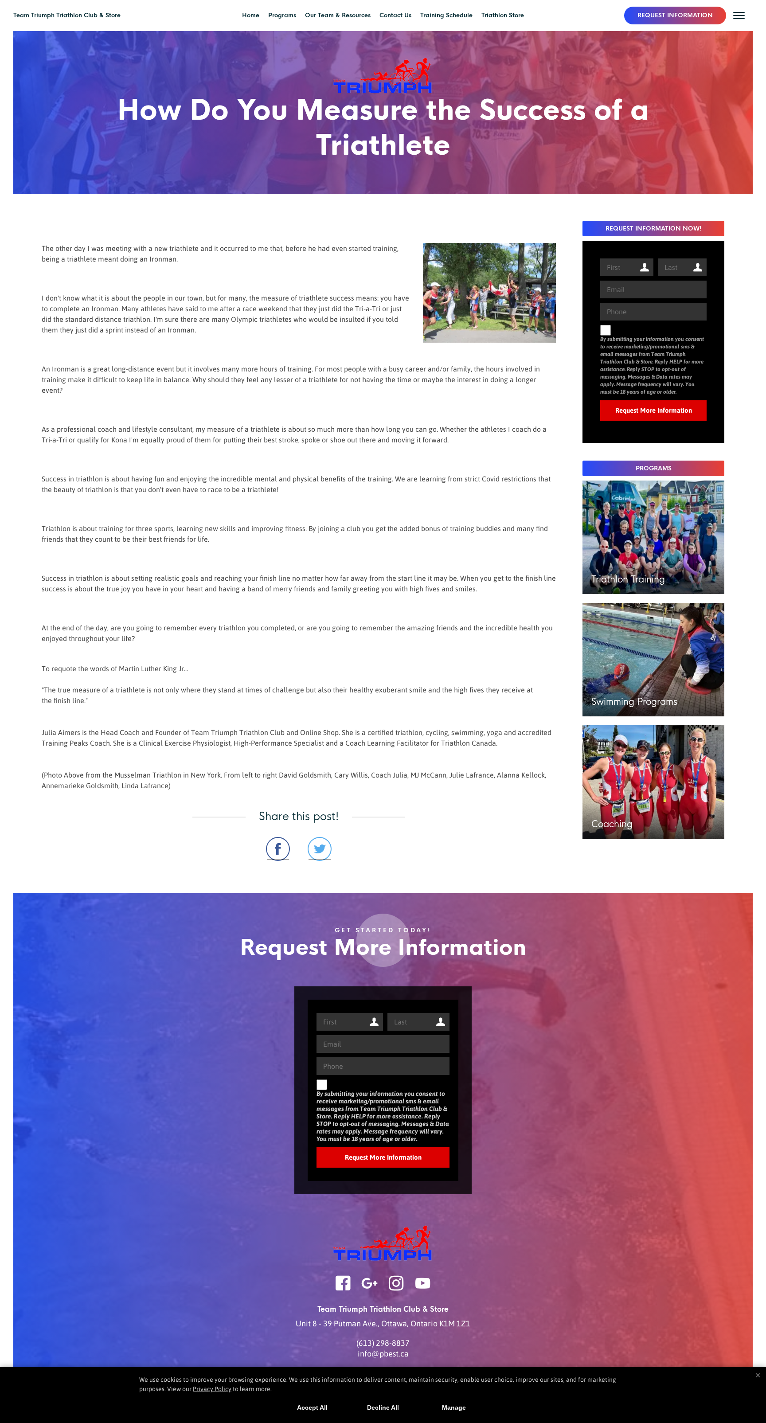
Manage (454, 1407)
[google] (370, 1288)
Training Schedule (446, 15)
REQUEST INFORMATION (675, 15)
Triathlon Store (502, 15)
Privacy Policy (212, 1388)
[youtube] (423, 1288)
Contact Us (395, 15)
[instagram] (396, 1288)
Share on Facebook (278, 849)
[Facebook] (343, 1288)
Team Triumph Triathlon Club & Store (67, 15)
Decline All (383, 1407)
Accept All (312, 1407)
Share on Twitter (320, 849)
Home (250, 15)
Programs (282, 15)
